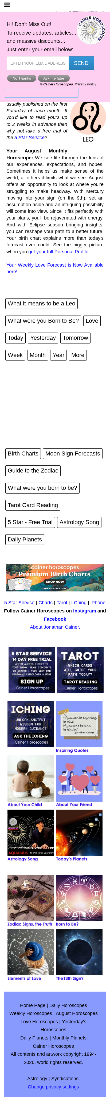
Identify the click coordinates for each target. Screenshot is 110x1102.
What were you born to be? (42, 487)
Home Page (32, 1005)
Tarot (62, 602)
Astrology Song (79, 522)
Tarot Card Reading (33, 505)
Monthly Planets (69, 1038)
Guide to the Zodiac (33, 470)
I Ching (79, 602)
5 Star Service (29, 137)
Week (15, 355)
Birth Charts (23, 453)
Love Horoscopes (39, 1021)
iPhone (98, 602)
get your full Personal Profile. (59, 251)
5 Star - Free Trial (30, 522)
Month (38, 355)
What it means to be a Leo (41, 303)
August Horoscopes (77, 1013)
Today (15, 337)
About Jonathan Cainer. (55, 627)
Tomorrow (75, 337)
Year (58, 355)
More (77, 355)
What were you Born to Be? (43, 320)
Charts (45, 602)
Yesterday (43, 337)
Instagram (84, 611)
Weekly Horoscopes (30, 1013)
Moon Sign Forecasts (72, 453)
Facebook (55, 619)
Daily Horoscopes (68, 1005)
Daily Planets (25, 539)
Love (92, 320)
